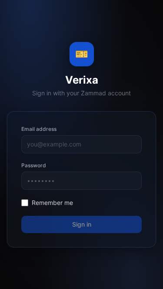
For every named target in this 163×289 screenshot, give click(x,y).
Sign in (81, 224)
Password (33, 165)
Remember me (52, 202)
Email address (39, 129)
